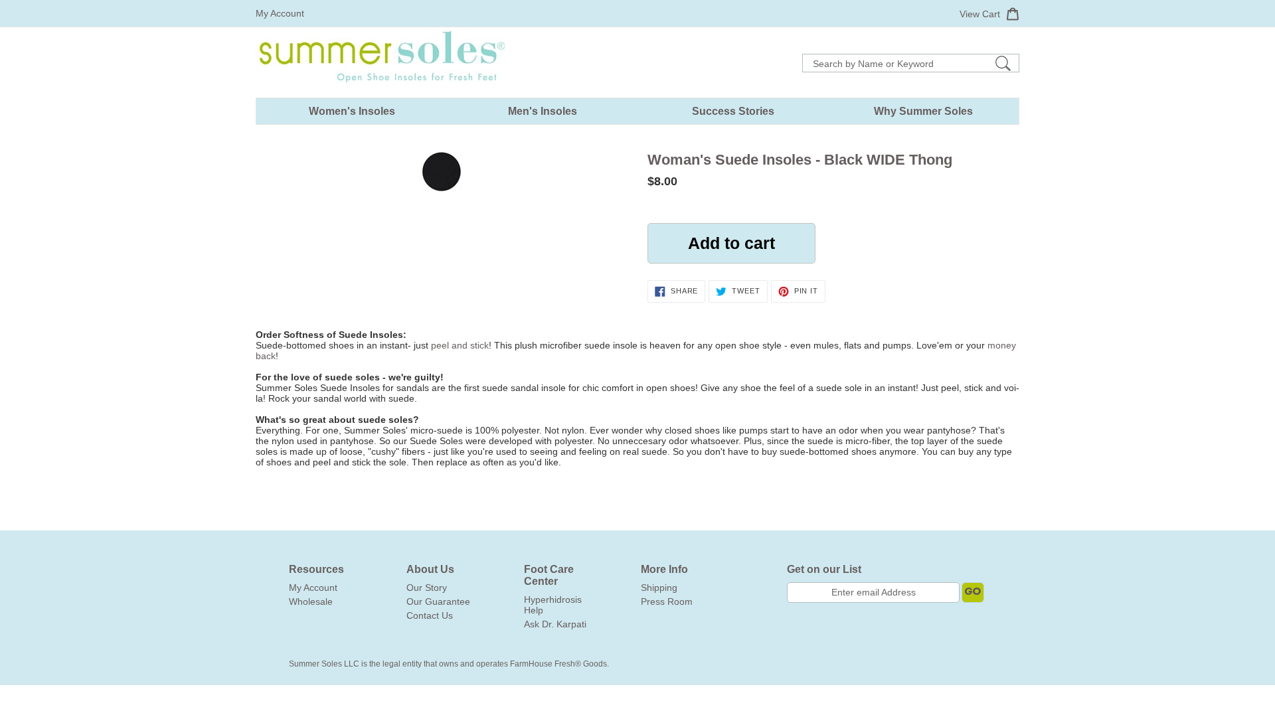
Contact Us (429, 615)
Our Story (426, 587)
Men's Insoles (542, 111)
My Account (280, 13)
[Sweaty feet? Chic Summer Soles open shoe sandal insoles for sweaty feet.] (382, 92)
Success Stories (733, 111)
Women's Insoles (352, 111)
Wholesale (311, 601)
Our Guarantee (438, 601)
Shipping (659, 587)
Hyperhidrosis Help (553, 604)
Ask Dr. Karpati (555, 624)
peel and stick (460, 345)
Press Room (667, 601)
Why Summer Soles (923, 111)
